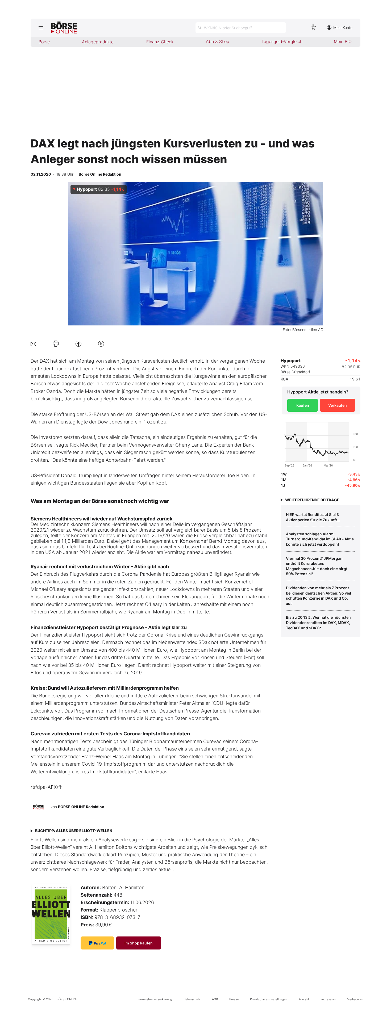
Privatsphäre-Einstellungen (268, 999)
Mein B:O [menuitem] (343, 41)
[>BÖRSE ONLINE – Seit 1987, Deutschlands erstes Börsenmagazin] (64, 28)
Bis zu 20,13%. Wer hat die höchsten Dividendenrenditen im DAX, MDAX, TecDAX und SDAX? (318, 622)
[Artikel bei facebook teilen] (78, 343)
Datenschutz (192, 999)
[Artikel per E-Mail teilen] (33, 344)
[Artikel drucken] (56, 343)
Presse (234, 999)
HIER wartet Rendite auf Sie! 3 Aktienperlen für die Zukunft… (313, 517)
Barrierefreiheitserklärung (155, 999)
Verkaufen (337, 405)
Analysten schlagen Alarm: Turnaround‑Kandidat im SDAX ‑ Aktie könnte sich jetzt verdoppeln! (320, 539)
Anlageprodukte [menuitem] (98, 41)
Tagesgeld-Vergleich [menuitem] (281, 41)
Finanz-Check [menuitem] (159, 41)
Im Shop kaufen (138, 943)
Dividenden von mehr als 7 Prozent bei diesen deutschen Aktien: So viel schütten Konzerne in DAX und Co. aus (318, 596)
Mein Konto (342, 27)
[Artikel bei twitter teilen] (101, 343)
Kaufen (302, 405)
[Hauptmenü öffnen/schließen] (41, 28)
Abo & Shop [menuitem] (217, 41)
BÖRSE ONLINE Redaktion (81, 806)
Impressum (328, 999)
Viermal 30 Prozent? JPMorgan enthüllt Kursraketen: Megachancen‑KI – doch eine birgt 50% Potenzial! (316, 566)
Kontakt (303, 999)
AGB (215, 999)
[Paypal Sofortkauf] (97, 942)
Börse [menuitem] (44, 41)
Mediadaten (355, 999)
